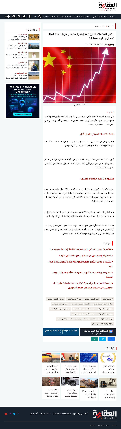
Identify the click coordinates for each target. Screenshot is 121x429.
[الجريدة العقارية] (108, 6)
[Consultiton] (22, 101)
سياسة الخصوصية (103, 425)
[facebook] (29, 17)
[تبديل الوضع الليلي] (7, 16)
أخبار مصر (55, 16)
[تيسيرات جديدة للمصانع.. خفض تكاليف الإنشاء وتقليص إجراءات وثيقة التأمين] (70, 357)
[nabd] (34, 16)
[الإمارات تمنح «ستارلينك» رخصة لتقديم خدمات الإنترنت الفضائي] (51, 381)
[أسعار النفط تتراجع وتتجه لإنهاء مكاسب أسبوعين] (108, 383)
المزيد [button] (46, 16)
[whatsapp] (94, 339)
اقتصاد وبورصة (66, 16)
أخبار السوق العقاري (100, 16)
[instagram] (19, 17)
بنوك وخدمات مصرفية (82, 16)
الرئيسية (112, 16)
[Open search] (40, 16)
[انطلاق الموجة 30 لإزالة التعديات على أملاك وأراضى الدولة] (89, 383)
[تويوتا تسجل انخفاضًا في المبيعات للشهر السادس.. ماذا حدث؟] (70, 381)
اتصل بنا (92, 425)
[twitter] (24, 17)
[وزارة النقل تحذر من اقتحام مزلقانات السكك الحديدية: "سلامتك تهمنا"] (108, 357)
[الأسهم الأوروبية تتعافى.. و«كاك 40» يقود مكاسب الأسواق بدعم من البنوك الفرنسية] (89, 357)
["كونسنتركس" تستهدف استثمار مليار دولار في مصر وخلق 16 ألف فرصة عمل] (51, 357)
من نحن (114, 425)
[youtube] (14, 17)
